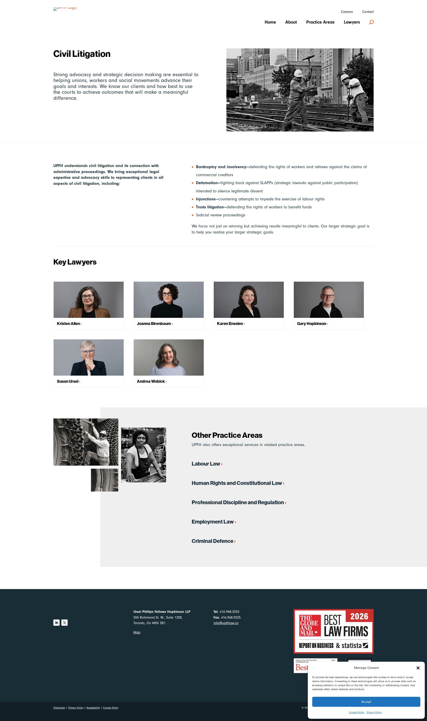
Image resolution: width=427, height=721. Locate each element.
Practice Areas (320, 23)
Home (270, 23)
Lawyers (352, 23)
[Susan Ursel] (89, 357)
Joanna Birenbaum (154, 323)
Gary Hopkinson (311, 323)
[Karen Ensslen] (249, 300)
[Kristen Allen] (89, 300)
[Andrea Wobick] (169, 357)
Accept (366, 702)
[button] (418, 668)
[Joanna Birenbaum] (169, 300)
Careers (347, 12)
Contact (368, 12)
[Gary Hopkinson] (329, 300)
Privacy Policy (374, 712)
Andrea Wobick (151, 381)
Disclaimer (59, 707)
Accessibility (93, 707)
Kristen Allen (68, 323)
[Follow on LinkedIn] (56, 622)
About (291, 23)
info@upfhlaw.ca (226, 623)
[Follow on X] (64, 622)
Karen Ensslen (230, 323)
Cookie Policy (356, 712)
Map (136, 632)
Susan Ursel (67, 381)
